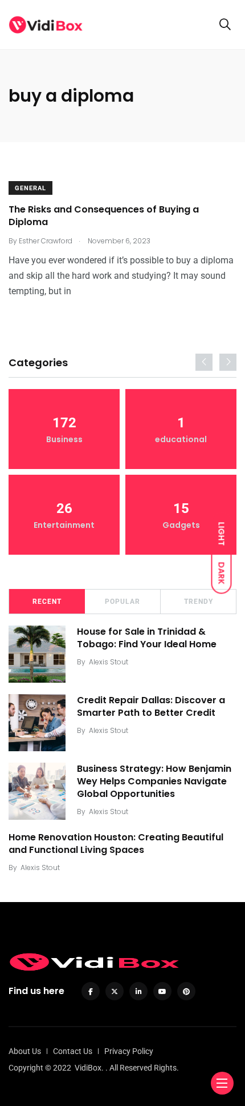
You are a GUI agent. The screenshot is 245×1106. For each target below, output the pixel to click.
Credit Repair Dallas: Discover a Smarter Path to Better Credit (151, 706)
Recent (47, 602)
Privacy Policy (128, 1051)
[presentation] (204, 362)
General (30, 188)
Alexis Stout (108, 662)
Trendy (198, 602)
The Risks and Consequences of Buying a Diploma (104, 216)
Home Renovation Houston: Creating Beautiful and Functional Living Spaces (116, 843)
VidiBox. (89, 1067)
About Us (25, 1051)
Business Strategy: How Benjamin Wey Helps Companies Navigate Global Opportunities (154, 781)
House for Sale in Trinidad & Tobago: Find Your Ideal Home (147, 638)
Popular (122, 602)
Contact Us (72, 1051)
